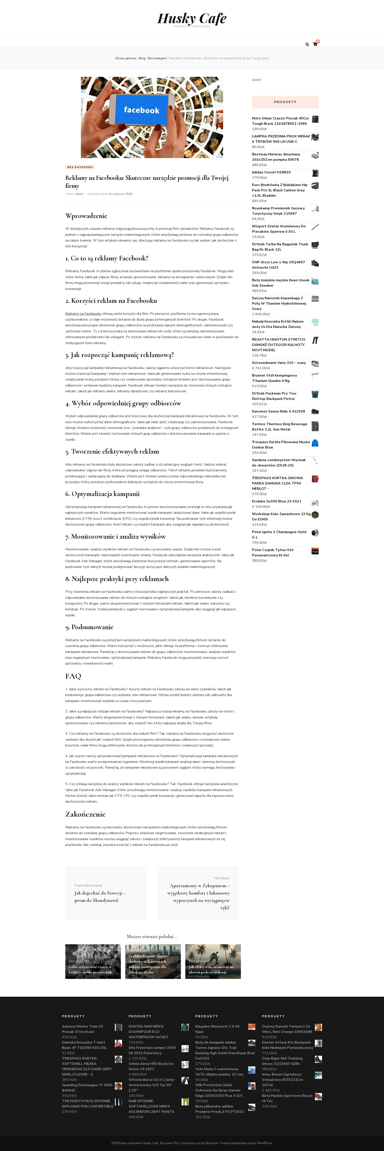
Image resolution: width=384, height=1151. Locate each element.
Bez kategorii (80, 167)
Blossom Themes (218, 1143)
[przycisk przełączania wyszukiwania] (307, 44)
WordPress (264, 1143)
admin (79, 194)
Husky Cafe (192, 17)
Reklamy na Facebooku (83, 313)
